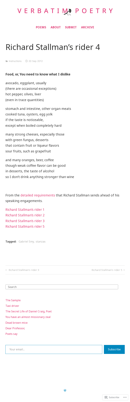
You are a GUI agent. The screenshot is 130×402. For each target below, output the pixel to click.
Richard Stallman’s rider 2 (25, 215)
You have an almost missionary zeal (28, 317)
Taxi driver (12, 306)
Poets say (11, 334)
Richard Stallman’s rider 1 (25, 209)
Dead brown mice (16, 323)
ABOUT (56, 27)
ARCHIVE (87, 27)
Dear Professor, (15, 328)
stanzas (41, 241)
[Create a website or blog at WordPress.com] (65, 390)
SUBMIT (71, 27)
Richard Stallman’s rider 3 (25, 221)
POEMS (41, 27)
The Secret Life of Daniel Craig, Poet (28, 311)
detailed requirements (37, 195)
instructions (15, 61)
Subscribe (114, 349)
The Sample (13, 300)
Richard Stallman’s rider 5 (25, 226)
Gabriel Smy (26, 241)
